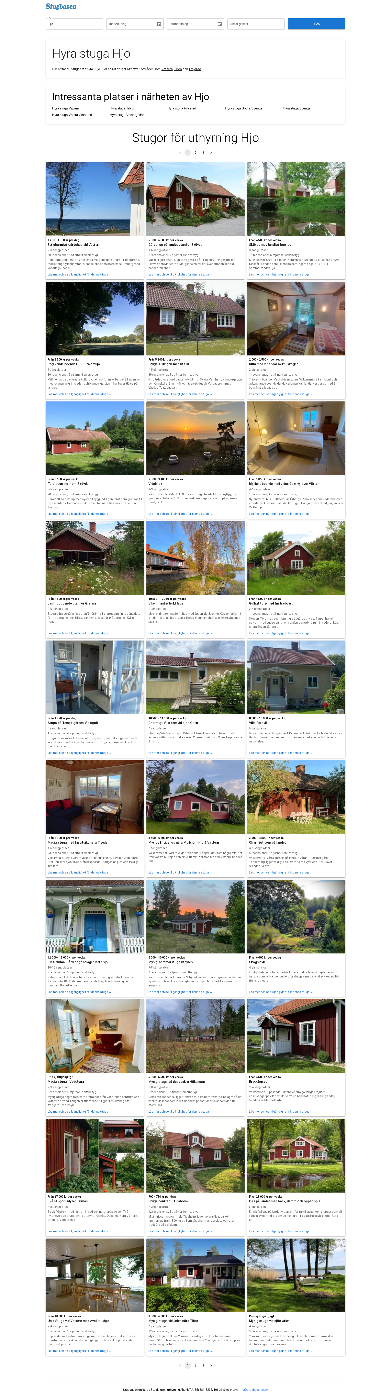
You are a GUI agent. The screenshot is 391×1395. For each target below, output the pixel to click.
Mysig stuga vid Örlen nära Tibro (173, 1321)
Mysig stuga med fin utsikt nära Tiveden (78, 842)
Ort (50, 18)
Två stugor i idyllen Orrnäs (68, 1201)
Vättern (167, 69)
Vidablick (155, 484)
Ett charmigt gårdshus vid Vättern (74, 245)
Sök (317, 24)
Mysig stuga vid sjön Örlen (269, 1321)
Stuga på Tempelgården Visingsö (73, 723)
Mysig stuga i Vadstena (66, 1081)
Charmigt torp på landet (267, 842)
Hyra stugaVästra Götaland (72, 115)
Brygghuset (258, 1081)
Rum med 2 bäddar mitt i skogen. (274, 364)
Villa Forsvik (258, 723)
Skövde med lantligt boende (270, 245)
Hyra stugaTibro (122, 108)
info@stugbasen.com (253, 1389)
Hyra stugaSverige (297, 108)
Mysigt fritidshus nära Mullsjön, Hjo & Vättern (183, 842)
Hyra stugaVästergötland (128, 115)
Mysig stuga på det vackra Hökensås (176, 1082)
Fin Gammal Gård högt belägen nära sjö (78, 962)
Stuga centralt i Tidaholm (168, 1201)
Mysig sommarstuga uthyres (170, 962)
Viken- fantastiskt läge (165, 603)
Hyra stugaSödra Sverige (243, 108)
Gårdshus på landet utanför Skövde (175, 245)
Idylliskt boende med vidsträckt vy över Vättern (285, 484)
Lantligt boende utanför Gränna (72, 603)
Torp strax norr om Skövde (68, 484)
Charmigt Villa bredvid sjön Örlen (173, 723)
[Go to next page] (211, 152)
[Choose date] (159, 24)
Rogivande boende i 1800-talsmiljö (74, 364)
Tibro (178, 69)
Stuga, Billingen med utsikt (168, 364)
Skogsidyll (257, 962)
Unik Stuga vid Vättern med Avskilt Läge (78, 1321)
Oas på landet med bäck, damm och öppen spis (284, 1201)
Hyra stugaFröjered (181, 108)
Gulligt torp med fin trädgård (271, 603)
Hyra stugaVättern (65, 108)
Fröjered (195, 69)
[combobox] (71, 24)
